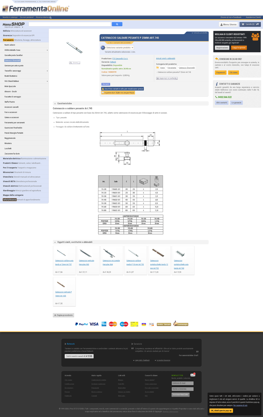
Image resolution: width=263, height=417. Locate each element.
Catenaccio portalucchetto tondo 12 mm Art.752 (159, 264)
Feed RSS (121, 384)
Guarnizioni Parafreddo (13, 128)
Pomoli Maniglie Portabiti (14, 133)
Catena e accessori (12, 117)
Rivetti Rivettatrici (11, 76)
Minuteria (8, 143)
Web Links (121, 396)
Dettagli (113, 62)
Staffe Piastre (10, 102)
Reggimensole (10, 138)
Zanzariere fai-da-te (12, 154)
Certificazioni (69, 384)
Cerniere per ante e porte (14, 66)
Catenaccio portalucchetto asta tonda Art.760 (181, 264)
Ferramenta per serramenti (15, 123)
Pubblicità (68, 396)
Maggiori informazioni (170, 412)
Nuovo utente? (149, 380)
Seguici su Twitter (124, 392)
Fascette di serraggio (13, 97)
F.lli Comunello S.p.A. (120, 59)
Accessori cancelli (12, 107)
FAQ (146, 396)
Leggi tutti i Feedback (142, 360)
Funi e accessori (11, 112)
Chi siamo (68, 380)
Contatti (94, 396)
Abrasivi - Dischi (11, 91)
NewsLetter (122, 388)
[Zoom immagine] (74, 63)
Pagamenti (95, 388)
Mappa (120, 380)
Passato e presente (151, 388)
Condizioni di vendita (98, 380)
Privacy (67, 392)
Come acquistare (151, 384)
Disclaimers (69, 388)
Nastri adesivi (10, 45)
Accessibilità (149, 392)
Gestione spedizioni (98, 384)
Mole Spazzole (10, 86)
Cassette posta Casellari (14, 55)
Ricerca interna (96, 392)
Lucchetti (8, 148)
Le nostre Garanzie (163, 360)
